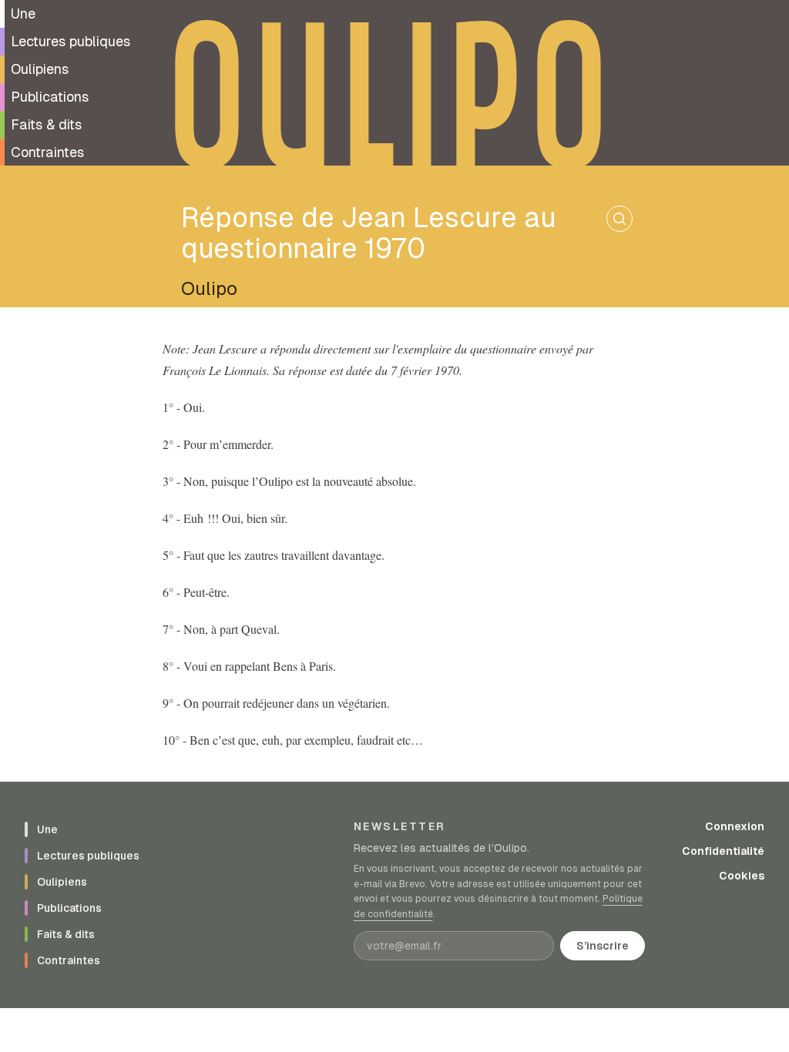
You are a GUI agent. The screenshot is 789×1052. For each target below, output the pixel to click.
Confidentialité (723, 851)
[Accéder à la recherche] (619, 219)
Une (23, 13)
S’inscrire (602, 946)
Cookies (741, 875)
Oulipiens (40, 69)
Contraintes (47, 152)
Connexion (734, 826)
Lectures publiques (70, 41)
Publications (50, 97)
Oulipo (209, 288)
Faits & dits (46, 124)
